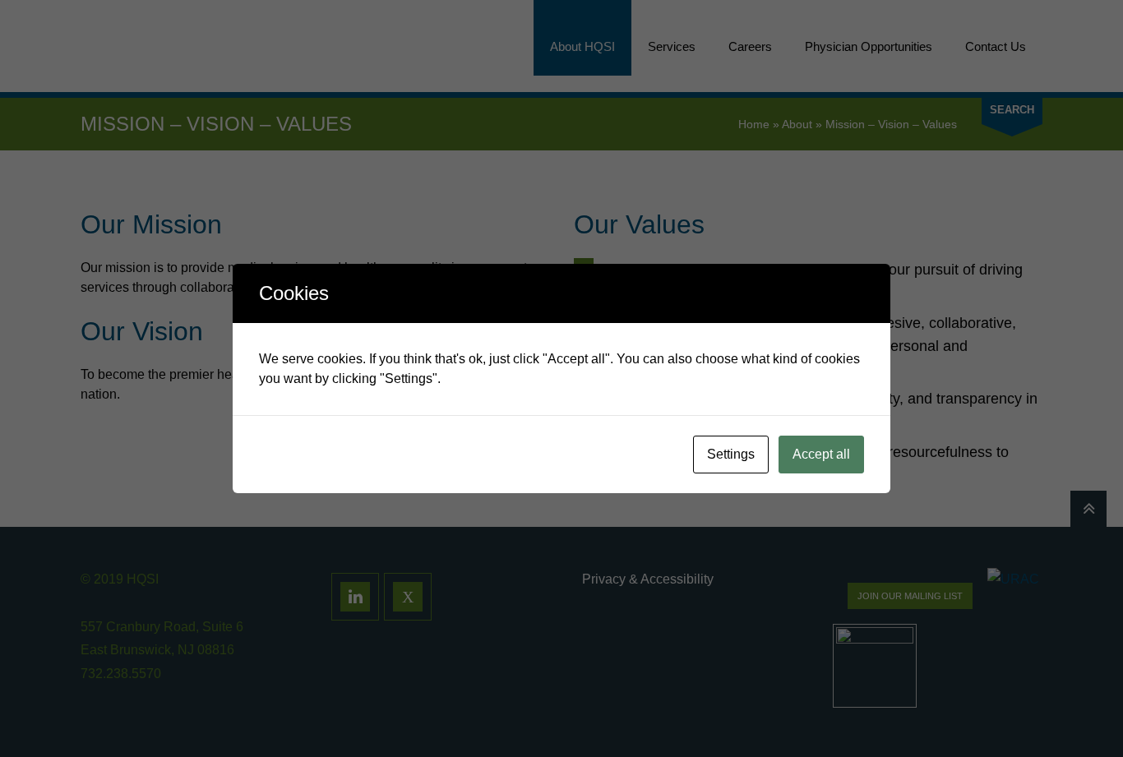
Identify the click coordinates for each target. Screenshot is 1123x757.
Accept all (821, 454)
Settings (731, 454)
